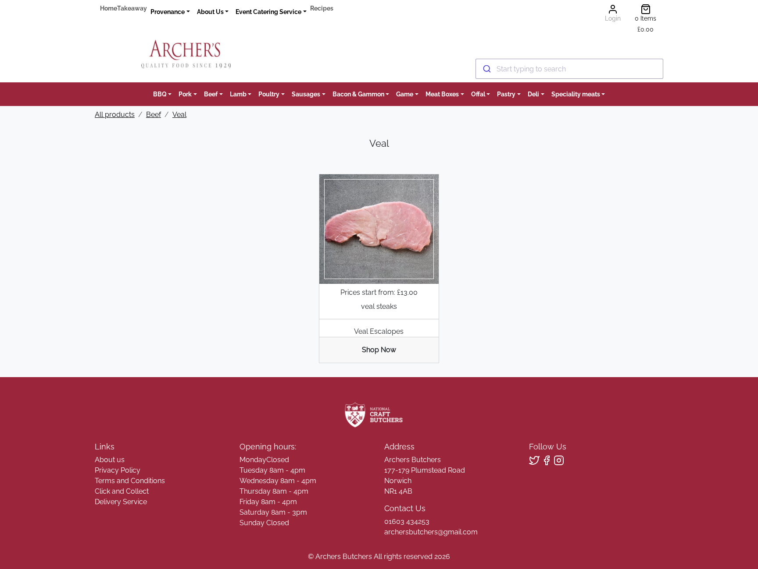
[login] (185, 54)
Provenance (167, 11)
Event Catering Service (268, 11)
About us (110, 460)
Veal (179, 114)
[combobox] (569, 69)
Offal (478, 94)
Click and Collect (122, 491)
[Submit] (486, 68)
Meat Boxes (442, 94)
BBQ (160, 94)
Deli (533, 94)
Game (404, 94)
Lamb (238, 94)
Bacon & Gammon (358, 94)
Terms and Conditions (130, 481)
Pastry (506, 94)
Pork (185, 94)
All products (115, 114)
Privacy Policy (117, 470)
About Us (210, 11)
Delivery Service (121, 502)
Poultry (268, 94)
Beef (211, 94)
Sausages (306, 94)
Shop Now (379, 350)
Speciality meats (575, 94)
